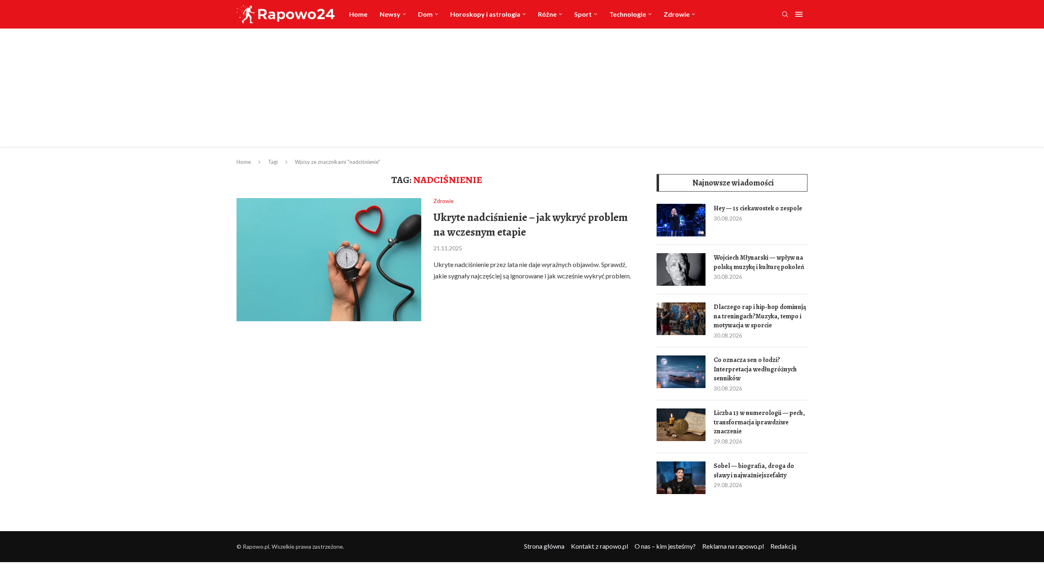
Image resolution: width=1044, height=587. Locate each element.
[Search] (785, 14)
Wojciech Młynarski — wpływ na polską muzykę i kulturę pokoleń (759, 262)
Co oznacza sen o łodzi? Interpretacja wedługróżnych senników (755, 369)
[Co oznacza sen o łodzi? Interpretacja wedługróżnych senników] (681, 371)
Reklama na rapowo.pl (733, 546)
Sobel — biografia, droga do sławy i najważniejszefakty (754, 470)
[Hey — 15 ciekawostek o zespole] (681, 220)
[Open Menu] (799, 14)
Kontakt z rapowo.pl (599, 546)
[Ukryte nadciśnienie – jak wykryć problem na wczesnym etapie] (329, 259)
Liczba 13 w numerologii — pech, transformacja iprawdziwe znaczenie (759, 422)
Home (358, 14)
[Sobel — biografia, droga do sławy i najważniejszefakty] (681, 477)
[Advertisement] (522, 90)
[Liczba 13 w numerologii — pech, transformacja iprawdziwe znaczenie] (681, 424)
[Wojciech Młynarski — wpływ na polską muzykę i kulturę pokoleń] (681, 269)
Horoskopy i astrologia (485, 14)
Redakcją (783, 546)
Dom (425, 14)
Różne (547, 14)
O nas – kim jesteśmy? (665, 546)
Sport (583, 14)
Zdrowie (677, 14)
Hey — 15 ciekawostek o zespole (758, 208)
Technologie (627, 14)
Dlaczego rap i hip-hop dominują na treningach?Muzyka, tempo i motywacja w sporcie (760, 316)
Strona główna (544, 546)
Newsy (390, 14)
